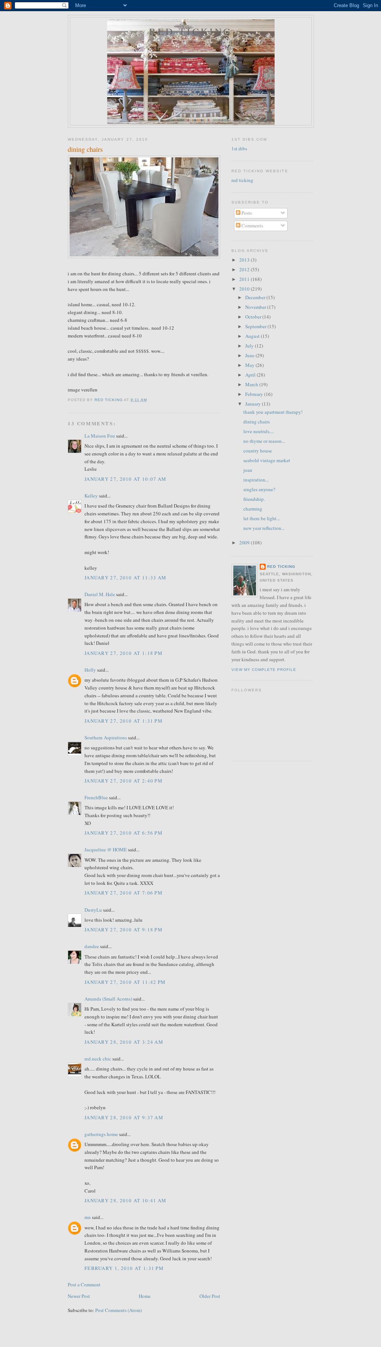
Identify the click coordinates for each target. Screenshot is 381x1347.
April (251, 374)
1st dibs (239, 148)
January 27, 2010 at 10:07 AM (125, 479)
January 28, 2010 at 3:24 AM (123, 1042)
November (256, 307)
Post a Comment (84, 1284)
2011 (245, 279)
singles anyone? (259, 489)
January (253, 403)
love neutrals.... (258, 431)
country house (257, 450)
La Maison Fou (99, 435)
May (250, 365)
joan (247, 470)
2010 (245, 288)
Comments (251, 225)
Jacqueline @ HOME (105, 849)
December (255, 297)
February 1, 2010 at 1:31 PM (124, 1268)
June (250, 355)
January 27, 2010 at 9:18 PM (123, 929)
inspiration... (256, 479)
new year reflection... (264, 528)
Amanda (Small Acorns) (108, 998)
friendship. (254, 499)
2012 (245, 269)
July (250, 345)
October (253, 316)
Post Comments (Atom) (118, 1310)
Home (145, 1296)
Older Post (209, 1296)
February (254, 394)
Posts (246, 212)
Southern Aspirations (105, 737)
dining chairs (256, 421)
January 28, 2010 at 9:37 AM (123, 1117)
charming (252, 508)
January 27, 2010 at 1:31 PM (123, 720)
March (252, 384)
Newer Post (79, 1296)
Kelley (91, 495)
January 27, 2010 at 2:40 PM (123, 780)
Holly (90, 669)
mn (87, 1217)
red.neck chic (97, 1058)
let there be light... (261, 518)
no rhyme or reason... (264, 441)
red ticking (190, 31)
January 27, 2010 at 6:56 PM (123, 832)
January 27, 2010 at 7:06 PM (123, 892)
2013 (245, 259)
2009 (245, 542)
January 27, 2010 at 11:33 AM (125, 577)
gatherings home (101, 1134)
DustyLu (93, 909)
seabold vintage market (266, 460)
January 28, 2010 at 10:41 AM (125, 1200)
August (253, 336)
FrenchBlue (96, 797)
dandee (91, 946)
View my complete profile (263, 670)
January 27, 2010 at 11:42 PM (125, 982)
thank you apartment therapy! (272, 412)
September (256, 326)
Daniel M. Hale (99, 594)
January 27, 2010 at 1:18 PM (123, 653)
